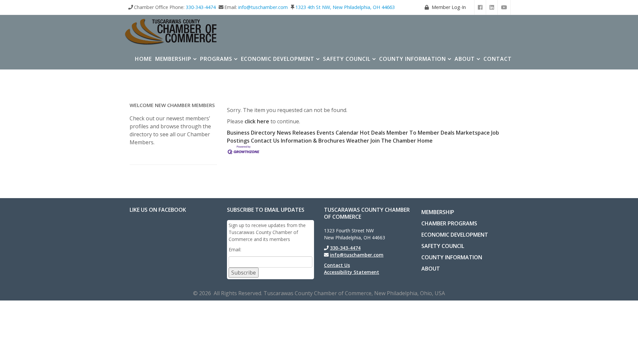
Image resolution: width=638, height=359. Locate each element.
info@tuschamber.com (263, 7)
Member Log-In (449, 7)
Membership (173, 58)
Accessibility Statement (351, 272)
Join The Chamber (393, 140)
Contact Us (265, 140)
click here (257, 121)
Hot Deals (372, 132)
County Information (412, 58)
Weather (357, 140)
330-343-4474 (201, 7)
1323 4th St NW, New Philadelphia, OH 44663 (345, 7)
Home (143, 58)
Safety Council (347, 58)
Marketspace (473, 132)
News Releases (296, 132)
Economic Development (277, 58)
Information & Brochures (313, 140)
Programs (216, 58)
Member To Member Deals (420, 132)
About (465, 58)
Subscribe (243, 272)
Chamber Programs (449, 223)
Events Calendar (338, 132)
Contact (497, 58)
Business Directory (251, 132)
